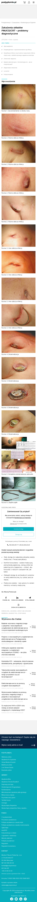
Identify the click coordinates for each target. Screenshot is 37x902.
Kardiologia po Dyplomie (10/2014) (12, 701)
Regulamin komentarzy (9, 846)
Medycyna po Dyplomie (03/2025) (12, 644)
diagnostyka (13, 613)
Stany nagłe (22, 613)
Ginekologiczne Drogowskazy (11, 787)
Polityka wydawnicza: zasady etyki (12, 822)
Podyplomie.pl (6, 22)
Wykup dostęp (34, 626)
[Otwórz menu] (33, 2)
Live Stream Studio (7, 767)
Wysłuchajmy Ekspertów (9, 805)
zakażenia (13, 611)
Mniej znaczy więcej (8, 795)
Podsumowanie (8, 74)
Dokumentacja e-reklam (9, 833)
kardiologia (5, 611)
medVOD (4, 830)
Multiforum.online (7, 765)
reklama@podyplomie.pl (9, 885)
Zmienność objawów (10, 58)
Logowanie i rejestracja (9, 835)
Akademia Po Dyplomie (9, 759)
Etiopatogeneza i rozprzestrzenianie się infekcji (17, 49)
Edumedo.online (7, 770)
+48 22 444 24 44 (24, 544)
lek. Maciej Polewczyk (9, 592)
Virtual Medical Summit (8, 762)
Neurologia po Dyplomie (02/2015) (12, 633)
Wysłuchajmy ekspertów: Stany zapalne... (14, 808)
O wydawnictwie (7, 817)
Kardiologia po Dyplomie (28, 22)
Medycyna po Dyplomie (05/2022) (12, 657)
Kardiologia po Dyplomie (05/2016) (12, 688)
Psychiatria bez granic (8, 797)
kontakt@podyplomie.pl (9, 865)
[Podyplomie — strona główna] (9, 2)
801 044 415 (13, 544)
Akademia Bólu (6, 779)
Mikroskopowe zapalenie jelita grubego (14, 792)
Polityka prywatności (8, 841)
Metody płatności (7, 838)
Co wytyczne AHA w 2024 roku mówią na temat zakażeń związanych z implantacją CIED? (13, 708)
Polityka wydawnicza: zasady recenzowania (15, 825)
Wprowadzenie (8, 46)
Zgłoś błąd (5, 827)
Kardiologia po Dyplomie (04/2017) (12, 679)
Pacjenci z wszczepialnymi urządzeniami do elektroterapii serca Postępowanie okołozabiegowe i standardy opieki (17, 639)
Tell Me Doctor (6, 800)
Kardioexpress (6, 789)
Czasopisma (15, 22)
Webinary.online (6, 757)
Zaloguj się (13, 523)
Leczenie (6, 71)
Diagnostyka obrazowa (10, 67)
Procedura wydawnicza (9, 820)
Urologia (4, 803)
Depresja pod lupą (7, 784)
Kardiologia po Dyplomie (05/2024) (12, 712)
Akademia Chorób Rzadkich (10, 782)
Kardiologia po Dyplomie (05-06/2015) (13, 666)
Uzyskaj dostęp (18, 529)
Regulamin (5, 843)
